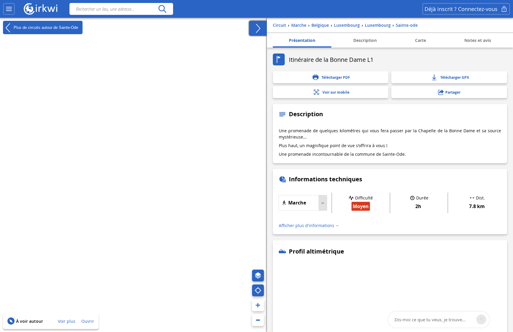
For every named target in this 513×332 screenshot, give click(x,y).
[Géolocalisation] (258, 290)
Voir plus (66, 321)
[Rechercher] (162, 9)
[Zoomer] (258, 305)
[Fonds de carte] (258, 275)
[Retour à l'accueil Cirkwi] (41, 9)
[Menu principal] (9, 9)
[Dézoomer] (258, 320)
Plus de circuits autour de (45, 27)
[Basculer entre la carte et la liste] (258, 28)
